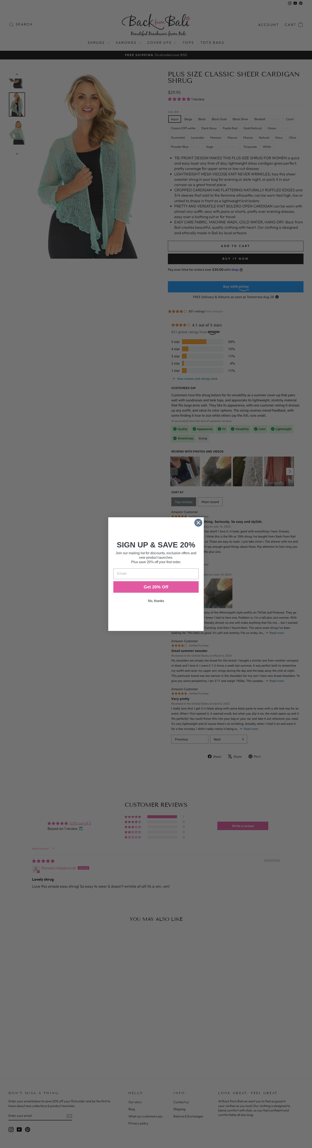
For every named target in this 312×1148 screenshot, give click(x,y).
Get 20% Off (156, 587)
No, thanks (156, 601)
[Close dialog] (198, 522)
